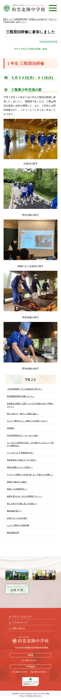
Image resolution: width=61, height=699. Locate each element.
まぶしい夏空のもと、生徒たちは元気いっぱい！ (27, 421)
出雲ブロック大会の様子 (17, 518)
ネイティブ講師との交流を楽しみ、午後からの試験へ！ (30, 475)
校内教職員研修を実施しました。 (21, 396)
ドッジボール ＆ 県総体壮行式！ (20, 453)
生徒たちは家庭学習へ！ (17, 489)
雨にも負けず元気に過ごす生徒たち (22, 504)
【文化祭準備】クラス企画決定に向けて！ (24, 389)
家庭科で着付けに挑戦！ (17, 482)
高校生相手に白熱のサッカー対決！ (22, 460)
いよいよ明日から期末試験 (18, 525)
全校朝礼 (10, 428)
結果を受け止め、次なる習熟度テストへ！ (24, 496)
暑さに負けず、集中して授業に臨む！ (23, 414)
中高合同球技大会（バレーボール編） (23, 435)
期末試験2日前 (13, 532)
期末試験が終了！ (14, 511)
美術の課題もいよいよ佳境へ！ (20, 467)
